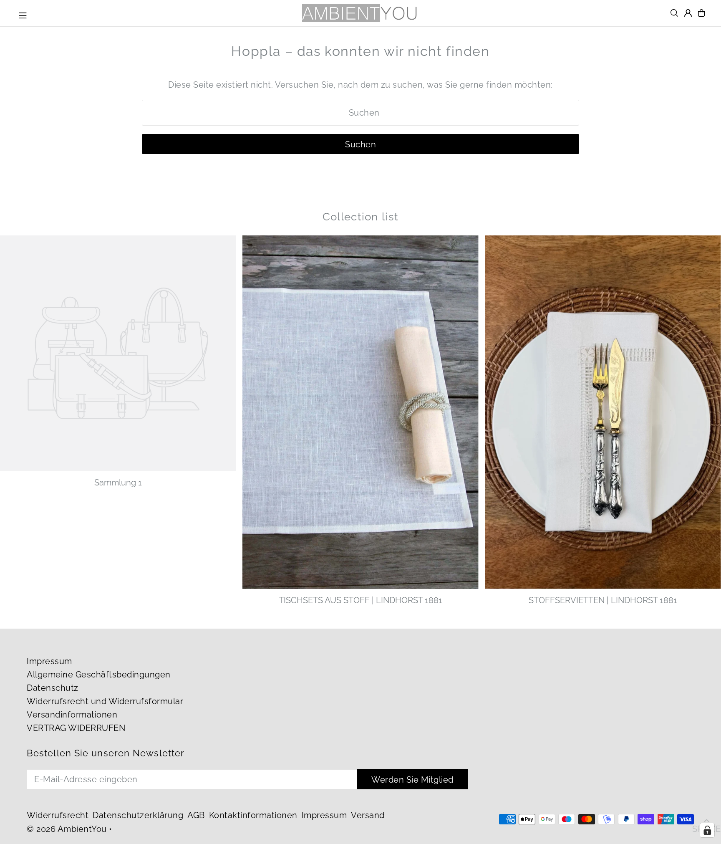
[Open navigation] (22, 14)
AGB (196, 815)
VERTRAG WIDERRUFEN (76, 728)
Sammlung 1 (118, 483)
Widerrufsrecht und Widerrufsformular (105, 701)
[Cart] (701, 13)
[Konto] (688, 13)
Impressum (49, 661)
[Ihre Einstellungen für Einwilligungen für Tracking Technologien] (707, 830)
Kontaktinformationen (253, 815)
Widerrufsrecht (57, 815)
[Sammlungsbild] (118, 353)
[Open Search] (674, 13)
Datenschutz (52, 688)
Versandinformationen (72, 715)
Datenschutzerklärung (138, 815)
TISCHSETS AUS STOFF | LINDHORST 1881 (360, 600)
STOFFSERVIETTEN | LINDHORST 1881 (603, 600)
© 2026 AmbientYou (67, 829)
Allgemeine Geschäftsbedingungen (99, 675)
